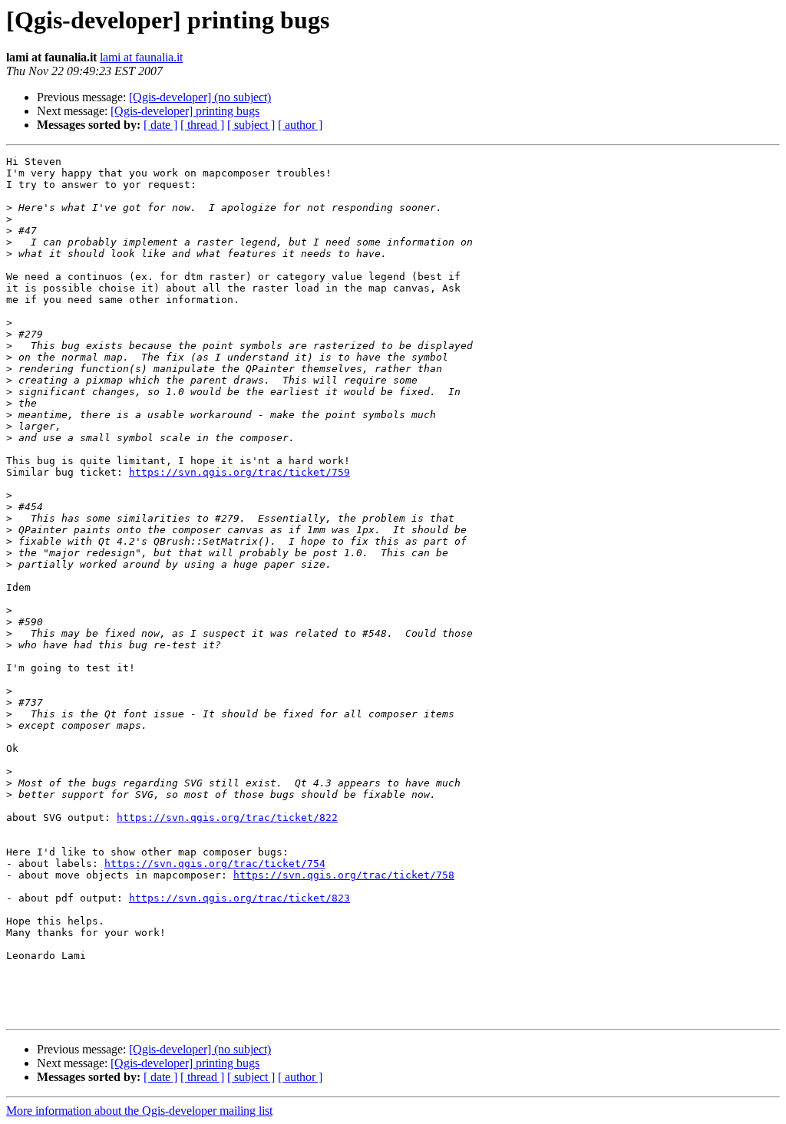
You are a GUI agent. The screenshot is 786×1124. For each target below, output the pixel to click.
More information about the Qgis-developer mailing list (139, 1110)
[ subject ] (251, 124)
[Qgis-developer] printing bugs (185, 110)
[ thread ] (202, 124)
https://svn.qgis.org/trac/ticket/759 (239, 472)
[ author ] (300, 124)
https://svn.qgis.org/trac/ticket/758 (343, 875)
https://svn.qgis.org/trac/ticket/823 (239, 898)
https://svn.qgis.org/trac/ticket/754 (214, 863)
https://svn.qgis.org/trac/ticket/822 (227, 817)
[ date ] (160, 124)
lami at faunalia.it (141, 57)
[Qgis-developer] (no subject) (200, 97)
